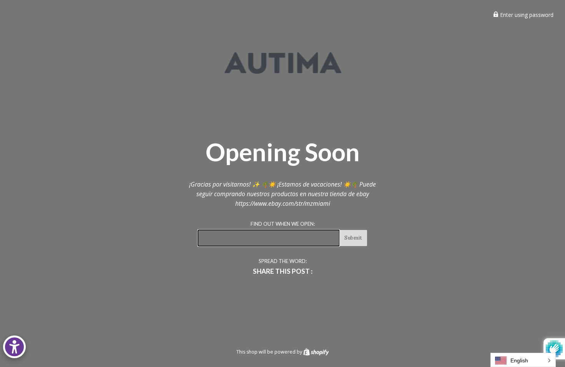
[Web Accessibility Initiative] (14, 346)
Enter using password (526, 14)
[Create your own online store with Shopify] (316, 352)
